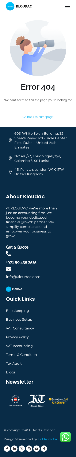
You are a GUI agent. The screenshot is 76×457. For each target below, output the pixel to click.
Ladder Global (47, 439)
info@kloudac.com (23, 277)
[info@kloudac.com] (8, 268)
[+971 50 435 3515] (8, 253)
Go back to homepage (38, 117)
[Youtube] (36, 448)
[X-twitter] (22, 448)
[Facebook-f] (7, 448)
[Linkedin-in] (14, 448)
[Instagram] (29, 448)
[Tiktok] (44, 448)
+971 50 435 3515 (21, 262)
